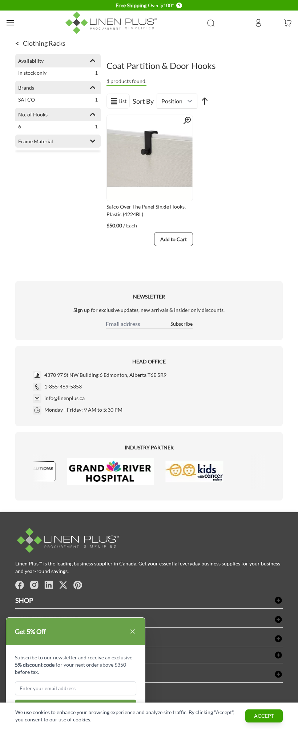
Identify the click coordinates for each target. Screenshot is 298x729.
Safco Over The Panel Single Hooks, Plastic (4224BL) (146, 210)
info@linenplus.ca (64, 398)
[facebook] (19, 585)
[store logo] (112, 23)
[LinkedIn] (48, 585)
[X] (63, 585)
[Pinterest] (77, 585)
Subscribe (181, 324)
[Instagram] (34, 585)
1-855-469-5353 (63, 386)
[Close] (132, 631)
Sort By (143, 101)
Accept (264, 716)
